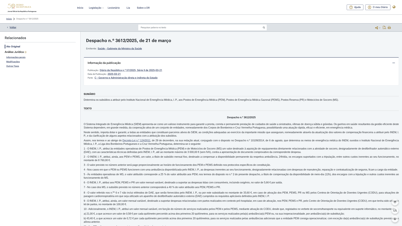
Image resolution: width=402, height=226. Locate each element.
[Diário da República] (19, 7)
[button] (19, 6)
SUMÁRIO (89, 94)
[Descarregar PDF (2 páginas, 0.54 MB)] (384, 28)
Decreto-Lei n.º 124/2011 (136, 140)
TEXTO (88, 108)
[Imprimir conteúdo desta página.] (389, 28)
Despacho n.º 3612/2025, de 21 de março (128, 40)
